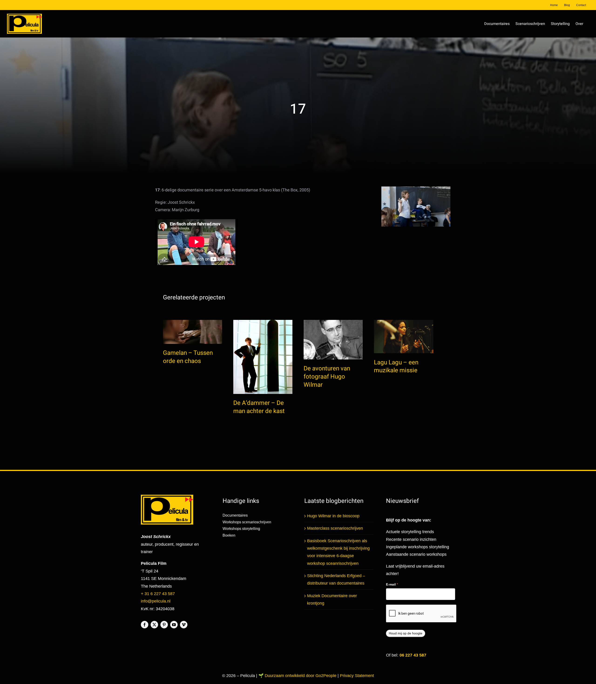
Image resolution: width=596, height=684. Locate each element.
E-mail (392, 584)
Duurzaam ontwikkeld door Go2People (301, 675)
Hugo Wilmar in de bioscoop (333, 516)
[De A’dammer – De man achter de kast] (262, 357)
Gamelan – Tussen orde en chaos (188, 357)
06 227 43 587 (413, 655)
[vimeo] (183, 624)
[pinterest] (164, 624)
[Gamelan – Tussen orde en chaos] (192, 332)
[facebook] (144, 624)
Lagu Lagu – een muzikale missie (396, 366)
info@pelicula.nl (155, 601)
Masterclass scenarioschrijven (335, 528)
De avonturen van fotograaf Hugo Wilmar (327, 376)
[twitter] (154, 624)
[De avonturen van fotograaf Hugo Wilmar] (333, 339)
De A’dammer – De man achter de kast (259, 407)
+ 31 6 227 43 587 (158, 593)
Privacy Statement (357, 675)
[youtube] (174, 624)
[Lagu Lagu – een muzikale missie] (403, 336)
